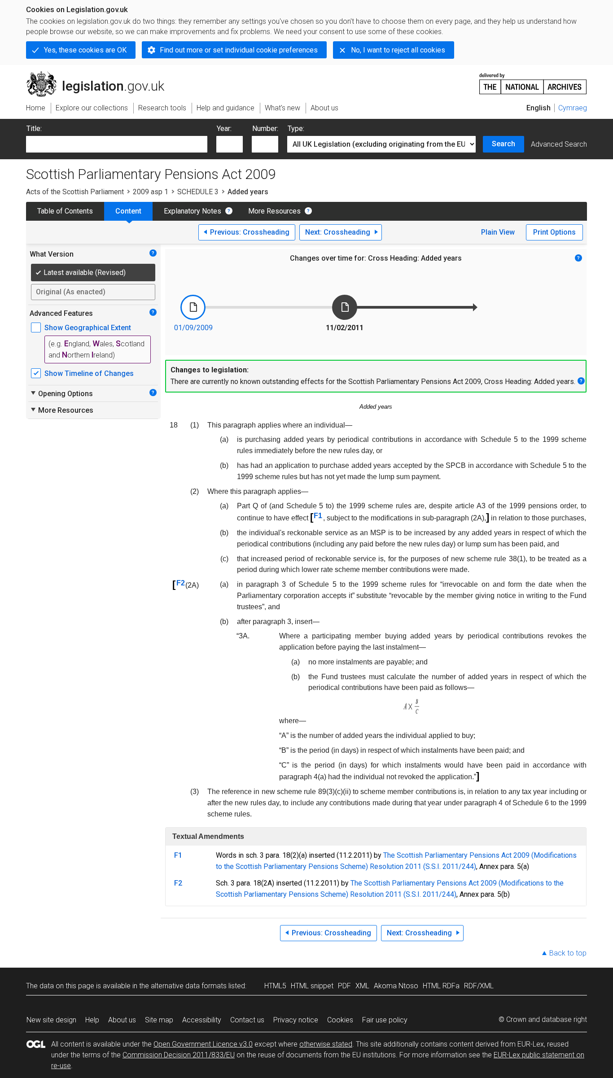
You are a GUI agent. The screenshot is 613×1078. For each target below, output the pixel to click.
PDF (344, 986)
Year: (224, 128)
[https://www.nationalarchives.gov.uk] (533, 80)
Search (503, 144)
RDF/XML (479, 986)
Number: (265, 128)
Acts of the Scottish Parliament (75, 192)
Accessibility (201, 1020)
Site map (159, 1020)
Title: (34, 128)
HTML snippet (312, 986)
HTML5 (275, 986)
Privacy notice (295, 1020)
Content (128, 211)
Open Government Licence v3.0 (203, 1044)
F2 (180, 583)
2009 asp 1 (150, 192)
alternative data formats (189, 986)
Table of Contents (65, 211)
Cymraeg (572, 108)
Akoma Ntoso (396, 986)
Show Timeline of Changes (89, 373)
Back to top (568, 953)
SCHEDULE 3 (198, 192)
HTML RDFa (441, 986)
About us (122, 1020)
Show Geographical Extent (87, 327)
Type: (296, 128)
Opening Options (61, 393)
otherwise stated (325, 1044)
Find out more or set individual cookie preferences (239, 50)
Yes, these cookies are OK (85, 50)
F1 (318, 515)
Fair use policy (384, 1020)
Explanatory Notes (192, 211)
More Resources (274, 211)
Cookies (340, 1020)
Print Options (554, 232)
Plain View (498, 232)
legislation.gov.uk (100, 75)
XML (362, 986)
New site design (51, 1020)
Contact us (247, 1020)
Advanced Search (559, 144)
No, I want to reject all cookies (398, 50)
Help (92, 1020)
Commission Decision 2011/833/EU (179, 1055)
